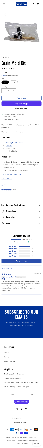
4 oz (5, 82)
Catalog (6, 357)
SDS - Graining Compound (11, 174)
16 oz (14, 82)
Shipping (4, 75)
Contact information (22, 443)
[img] (6, 274)
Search (6, 352)
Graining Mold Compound (15, 143)
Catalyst (9, 145)
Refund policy (33, 437)
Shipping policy (33, 440)
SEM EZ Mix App (9, 361)
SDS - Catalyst (7, 179)
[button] (4, 4)
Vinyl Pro (13, 437)
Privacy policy (11, 440)
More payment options (21, 108)
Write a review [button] (21, 261)
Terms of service (22, 440)
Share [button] (6, 185)
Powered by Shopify (21, 437)
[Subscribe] (36, 331)
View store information (11, 119)
